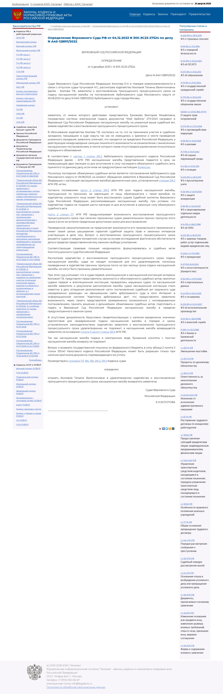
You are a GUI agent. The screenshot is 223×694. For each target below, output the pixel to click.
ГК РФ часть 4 (23, 67)
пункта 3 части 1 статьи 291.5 (97, 332)
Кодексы (149, 14)
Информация (20, 4)
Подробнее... (35, 360)
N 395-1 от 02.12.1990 (190, 330)
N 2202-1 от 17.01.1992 (190, 253)
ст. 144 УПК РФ (187, 540)
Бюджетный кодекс (26, 42)
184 (87, 361)
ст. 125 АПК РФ (187, 646)
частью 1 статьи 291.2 (87, 156)
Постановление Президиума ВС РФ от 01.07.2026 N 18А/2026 (27, 173)
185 (92, 361)
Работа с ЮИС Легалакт (78, 4)
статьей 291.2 (167, 180)
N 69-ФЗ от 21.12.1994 (190, 46)
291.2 (97, 361)
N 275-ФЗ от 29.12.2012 (191, 97)
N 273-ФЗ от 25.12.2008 (191, 126)
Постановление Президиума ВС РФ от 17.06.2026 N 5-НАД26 (27, 353)
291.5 (104, 361)
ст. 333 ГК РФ (187, 348)
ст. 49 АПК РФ (187, 613)
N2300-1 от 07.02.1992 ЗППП (193, 112)
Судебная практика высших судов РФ (70, 26)
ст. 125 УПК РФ (187, 558)
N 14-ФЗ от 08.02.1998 (191, 224)
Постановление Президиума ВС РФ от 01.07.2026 (27, 324)
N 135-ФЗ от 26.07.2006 (191, 192)
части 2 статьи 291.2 (94, 190)
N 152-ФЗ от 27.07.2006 (191, 279)
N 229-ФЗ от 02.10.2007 (191, 304)
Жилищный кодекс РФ (28, 83)
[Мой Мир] (173, 428)
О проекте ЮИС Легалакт (46, 4)
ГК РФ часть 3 (23, 63)
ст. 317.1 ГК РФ (187, 359)
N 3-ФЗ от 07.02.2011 (190, 166)
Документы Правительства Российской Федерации (28, 149)
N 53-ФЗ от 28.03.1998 (191, 319)
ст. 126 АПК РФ (187, 595)
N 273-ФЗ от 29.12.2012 (191, 72)
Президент (178, 14)
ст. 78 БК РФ (186, 435)
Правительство (199, 14)
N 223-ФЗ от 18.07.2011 (191, 235)
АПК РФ (20, 37)
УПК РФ (20, 122)
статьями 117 (76, 361)
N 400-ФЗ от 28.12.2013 (191, 35)
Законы (163, 14)
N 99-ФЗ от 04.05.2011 (191, 206)
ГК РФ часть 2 (23, 59)
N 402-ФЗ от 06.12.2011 (191, 177)
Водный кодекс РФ (26, 46)
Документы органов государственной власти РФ (29, 158)
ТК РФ (19, 109)
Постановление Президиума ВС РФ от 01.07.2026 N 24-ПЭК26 (27, 343)
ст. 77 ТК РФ (186, 522)
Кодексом (144, 167)
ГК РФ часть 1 (23, 54)
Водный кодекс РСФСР (28, 368)
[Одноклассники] (170, 428)
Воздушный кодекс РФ (28, 50)
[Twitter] (166, 428)
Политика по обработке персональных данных (76, 687)
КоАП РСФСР (23, 405)
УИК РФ (20, 113)
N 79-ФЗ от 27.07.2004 (191, 83)
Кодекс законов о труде (28, 409)
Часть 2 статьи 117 (61, 214)
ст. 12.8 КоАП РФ (188, 460)
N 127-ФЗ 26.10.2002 (190, 264)
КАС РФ (20, 87)
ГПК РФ (20, 71)
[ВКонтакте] (163, 428)
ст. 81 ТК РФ (186, 417)
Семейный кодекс (25, 105)
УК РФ (19, 118)
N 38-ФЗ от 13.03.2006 (191, 141)
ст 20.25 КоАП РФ (189, 395)
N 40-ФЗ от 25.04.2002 (191, 61)
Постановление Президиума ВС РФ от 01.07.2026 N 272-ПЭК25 (28, 257)
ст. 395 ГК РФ (187, 373)
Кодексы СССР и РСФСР (28, 365)
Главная (135, 14)
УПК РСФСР (22, 424)
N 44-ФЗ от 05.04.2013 (191, 293)
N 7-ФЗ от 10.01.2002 (190, 152)
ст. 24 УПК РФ (187, 573)
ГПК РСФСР (22, 373)
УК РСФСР (21, 420)
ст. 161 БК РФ (186, 504)
